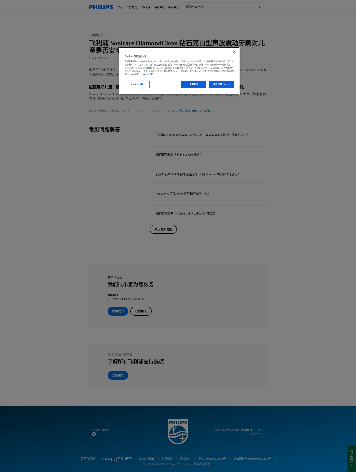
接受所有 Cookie (221, 84)
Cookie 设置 (137, 84)
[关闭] (234, 52)
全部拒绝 (193, 84)
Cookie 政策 (147, 74)
